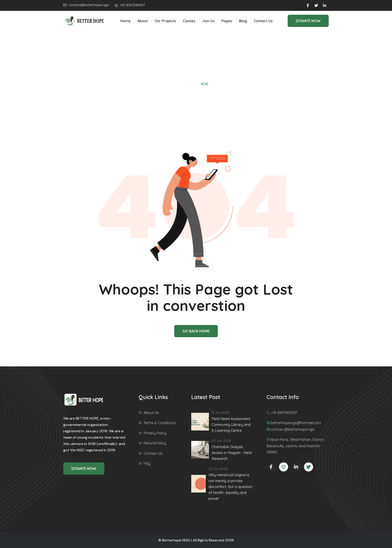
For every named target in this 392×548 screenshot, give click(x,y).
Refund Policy (155, 443)
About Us (151, 412)
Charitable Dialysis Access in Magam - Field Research (232, 453)
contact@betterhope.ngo (292, 429)
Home (125, 21)
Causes (189, 21)
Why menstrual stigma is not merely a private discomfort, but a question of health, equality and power (230, 487)
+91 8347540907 (284, 412)
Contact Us (263, 21)
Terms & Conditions (160, 423)
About (142, 21)
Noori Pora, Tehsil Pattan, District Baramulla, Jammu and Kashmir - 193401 (295, 445)
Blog (243, 21)
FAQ (147, 463)
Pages (226, 21)
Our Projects (165, 21)
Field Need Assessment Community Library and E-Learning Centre (231, 424)
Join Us (208, 21)
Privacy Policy (155, 433)
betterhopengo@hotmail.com (296, 423)
